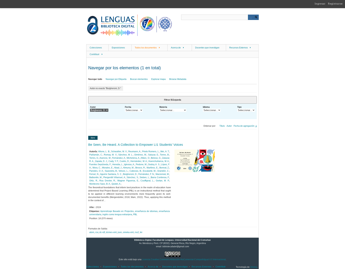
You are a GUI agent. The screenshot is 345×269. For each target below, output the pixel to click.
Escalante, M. (149, 171)
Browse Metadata (177, 79)
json (120, 232)
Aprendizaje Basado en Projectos (117, 211)
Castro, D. (124, 161)
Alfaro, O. (145, 158)
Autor (93, 107)
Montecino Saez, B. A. (100, 184)
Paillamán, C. (96, 154)
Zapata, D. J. (101, 161)
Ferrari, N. (94, 174)
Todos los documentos (146, 47)
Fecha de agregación (244, 126)
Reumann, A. (134, 151)
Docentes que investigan (207, 47)
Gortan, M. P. (162, 180)
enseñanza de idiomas (146, 211)
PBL (135, 214)
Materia (163, 107)
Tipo (239, 107)
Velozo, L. (123, 171)
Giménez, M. (140, 154)
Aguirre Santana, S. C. (111, 174)
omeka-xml (128, 232)
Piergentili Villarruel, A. (114, 177)
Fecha (128, 107)
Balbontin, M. (95, 177)
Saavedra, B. (111, 171)
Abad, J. (118, 167)
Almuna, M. (128, 167)
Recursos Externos (238, 47)
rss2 (137, 232)
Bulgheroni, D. (130, 174)
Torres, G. (94, 158)
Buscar (256, 17)
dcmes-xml (111, 232)
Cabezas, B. (136, 171)
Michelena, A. (133, 158)
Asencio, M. (105, 158)
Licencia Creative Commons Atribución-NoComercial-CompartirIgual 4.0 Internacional (184, 259)
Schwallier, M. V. (119, 151)
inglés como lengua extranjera (117, 214)
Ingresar (320, 3)
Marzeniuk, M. (162, 174)
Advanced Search (250, 17)
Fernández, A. (119, 158)
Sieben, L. (145, 177)
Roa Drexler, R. (107, 180)
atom (91, 232)
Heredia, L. (117, 164)
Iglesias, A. (129, 164)
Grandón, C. (163, 171)
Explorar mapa (158, 79)
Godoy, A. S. (154, 164)
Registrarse (335, 3)
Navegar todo (95, 79)
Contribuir (94, 54)
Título (222, 126)
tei (141, 232)
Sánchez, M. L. (125, 154)
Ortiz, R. (93, 180)
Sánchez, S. (132, 177)
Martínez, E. (152, 167)
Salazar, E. (153, 154)
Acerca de (176, 47)
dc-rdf (102, 232)
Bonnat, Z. (164, 167)
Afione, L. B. (104, 151)
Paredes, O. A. (96, 171)
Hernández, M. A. (138, 161)
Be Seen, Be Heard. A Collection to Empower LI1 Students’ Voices (135, 144)
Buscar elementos (139, 79)
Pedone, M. (141, 164)
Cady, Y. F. (114, 161)
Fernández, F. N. (146, 174)
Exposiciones (118, 47)
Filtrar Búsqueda (172, 100)
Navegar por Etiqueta (116, 79)
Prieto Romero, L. (150, 151)
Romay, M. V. (110, 154)
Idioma (206, 107)
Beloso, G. (156, 158)
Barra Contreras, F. (160, 177)
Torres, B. (164, 154)
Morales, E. (107, 167)
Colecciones (96, 47)
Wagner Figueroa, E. (128, 180)
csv (96, 232)
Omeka (253, 267)
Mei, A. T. (164, 151)
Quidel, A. (116, 184)
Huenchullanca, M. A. (158, 161)
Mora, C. (97, 167)
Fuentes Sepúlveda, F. (100, 164)
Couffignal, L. (147, 180)
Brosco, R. (140, 167)
